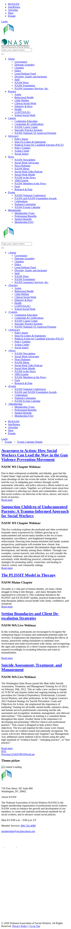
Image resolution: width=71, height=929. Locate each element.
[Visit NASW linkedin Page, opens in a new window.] (10, 846)
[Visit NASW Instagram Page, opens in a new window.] (32, 908)
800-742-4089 (28, 825)
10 (23, 754)
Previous (5, 754)
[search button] (2, 54)
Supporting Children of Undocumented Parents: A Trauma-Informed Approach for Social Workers (35, 511)
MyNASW (13, 4)
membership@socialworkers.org (18, 831)
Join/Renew (14, 7)
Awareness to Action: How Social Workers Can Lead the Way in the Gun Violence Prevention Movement (34, 455)
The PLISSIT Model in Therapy (28, 575)
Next (27, 754)
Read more (7, 500)
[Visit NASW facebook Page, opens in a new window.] (2, 846)
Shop (10, 13)
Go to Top (34, 926)
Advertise (13, 10)
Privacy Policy (20, 926)
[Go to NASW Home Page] (25, 37)
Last (32, 754)
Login (4, 21)
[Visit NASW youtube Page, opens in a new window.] (22, 846)
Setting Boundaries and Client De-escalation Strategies (30, 616)
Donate (12, 16)
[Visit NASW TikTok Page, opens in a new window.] (7, 920)
